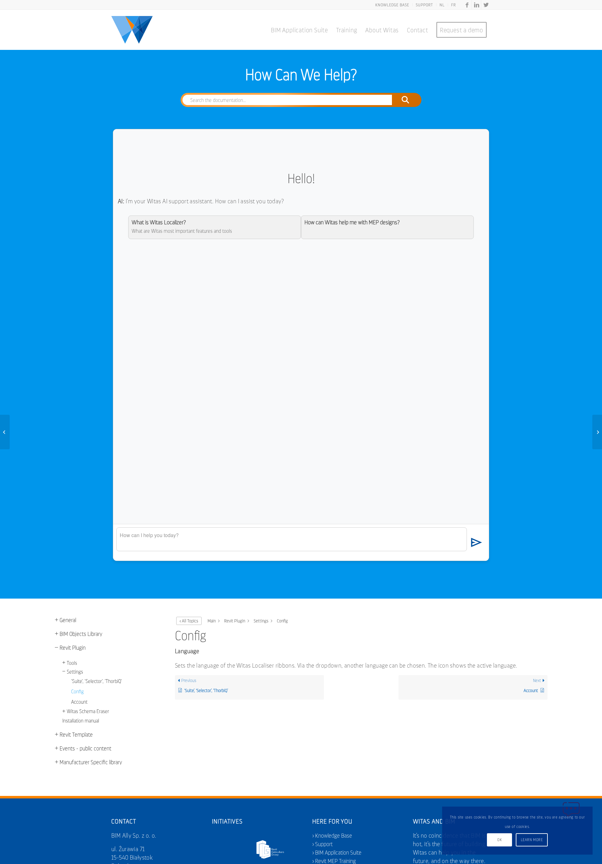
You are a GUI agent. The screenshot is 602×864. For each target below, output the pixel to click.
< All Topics (189, 621)
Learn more (532, 839)
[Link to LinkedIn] (476, 4)
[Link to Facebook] (467, 4)
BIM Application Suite (338, 852)
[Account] (5, 432)
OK (499, 839)
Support (324, 844)
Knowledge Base (333, 835)
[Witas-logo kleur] (132, 30)
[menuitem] (392, 4)
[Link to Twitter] (486, 4)
